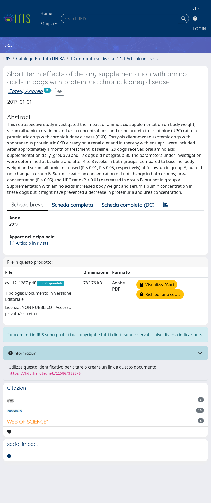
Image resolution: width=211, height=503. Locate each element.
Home (46, 13)
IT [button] (195, 8)
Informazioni (25, 353)
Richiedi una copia (162, 294)
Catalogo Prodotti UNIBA (40, 58)
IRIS (7, 58)
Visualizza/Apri (158, 284)
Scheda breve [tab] (27, 204)
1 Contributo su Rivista (92, 58)
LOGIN (199, 29)
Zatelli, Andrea (25, 91)
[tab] (166, 204)
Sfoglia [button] (47, 23)
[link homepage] (18, 18)
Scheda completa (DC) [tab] (128, 204)
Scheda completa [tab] (72, 204)
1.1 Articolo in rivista (139, 58)
